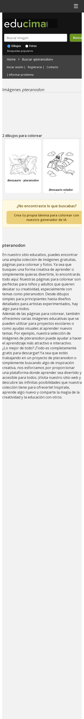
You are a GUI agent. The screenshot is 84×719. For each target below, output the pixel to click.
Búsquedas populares (20, 50)
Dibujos (16, 46)
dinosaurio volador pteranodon (61, 191)
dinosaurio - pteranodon (23, 180)
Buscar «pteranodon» (37, 59)
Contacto (52, 67)
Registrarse (35, 67)
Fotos (33, 46)
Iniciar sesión (15, 67)
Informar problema (21, 74)
